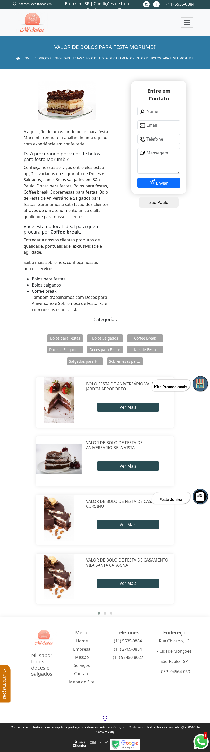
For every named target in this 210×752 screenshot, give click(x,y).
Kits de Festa (145, 349)
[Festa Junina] (200, 496)
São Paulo (159, 202)
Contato (82, 673)
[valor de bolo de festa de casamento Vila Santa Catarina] (59, 576)
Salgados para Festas (86, 361)
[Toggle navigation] (187, 22)
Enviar (161, 183)
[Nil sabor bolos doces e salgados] (32, 22)
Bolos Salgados (105, 338)
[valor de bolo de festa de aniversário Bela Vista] (59, 459)
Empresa (81, 649)
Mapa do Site (81, 682)
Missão (82, 657)
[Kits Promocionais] (200, 383)
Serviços (82, 665)
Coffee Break (145, 338)
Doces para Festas (105, 349)
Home (82, 641)
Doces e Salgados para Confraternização (66, 349)
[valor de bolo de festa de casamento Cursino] (59, 518)
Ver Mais (128, 407)
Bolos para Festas (65, 338)
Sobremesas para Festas (126, 361)
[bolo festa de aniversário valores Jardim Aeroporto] (59, 400)
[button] (99, 613)
